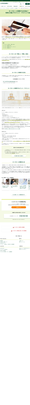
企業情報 (26, 2)
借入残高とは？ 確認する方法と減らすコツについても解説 (12, 128)
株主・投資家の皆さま (15, 2)
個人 (20, 3)
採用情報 (19, 2)
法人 (23, 3)
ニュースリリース (23, 2)
